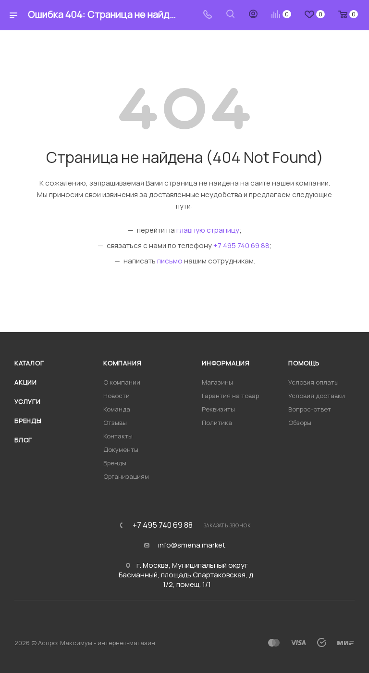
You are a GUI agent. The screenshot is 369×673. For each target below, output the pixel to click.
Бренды (28, 420)
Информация (226, 363)
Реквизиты (218, 409)
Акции (25, 382)
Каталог (29, 363)
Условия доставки (316, 395)
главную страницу (207, 230)
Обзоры (299, 422)
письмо (170, 261)
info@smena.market (191, 545)
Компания (122, 363)
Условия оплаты (313, 382)
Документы (120, 449)
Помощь (304, 363)
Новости (116, 395)
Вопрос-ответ (309, 409)
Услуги (27, 401)
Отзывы (115, 422)
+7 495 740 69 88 (241, 245)
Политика (217, 422)
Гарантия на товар (230, 395)
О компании (121, 382)
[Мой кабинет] (253, 15)
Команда (116, 409)
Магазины (217, 382)
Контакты (118, 436)
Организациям (126, 476)
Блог (23, 440)
